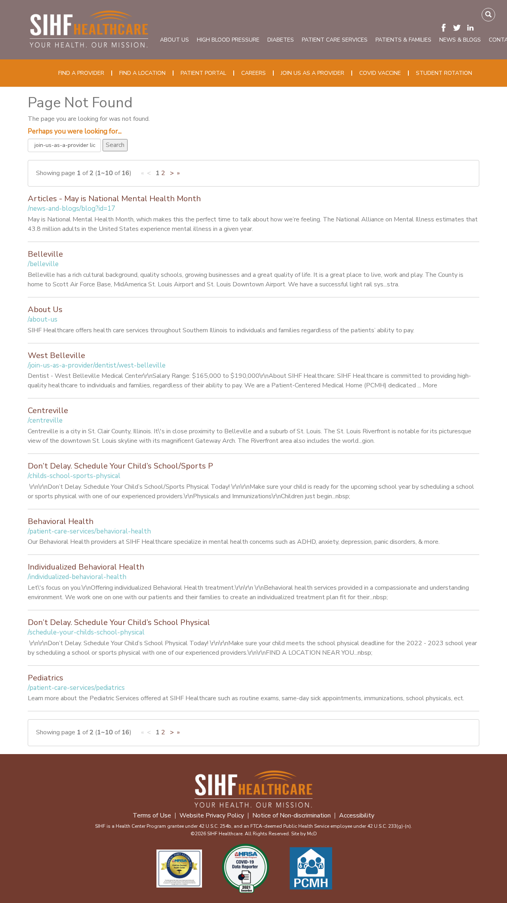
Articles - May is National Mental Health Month (114, 198)
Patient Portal (203, 73)
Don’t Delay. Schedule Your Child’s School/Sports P (120, 466)
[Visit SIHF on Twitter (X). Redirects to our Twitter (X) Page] (459, 27)
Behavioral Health (60, 521)
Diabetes (280, 40)
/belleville (43, 264)
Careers (253, 73)
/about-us (42, 319)
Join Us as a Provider (312, 73)
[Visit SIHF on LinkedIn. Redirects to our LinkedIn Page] (472, 27)
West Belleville (56, 355)
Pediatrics (45, 677)
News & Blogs (460, 40)
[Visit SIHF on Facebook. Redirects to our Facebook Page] (446, 27)
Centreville (48, 410)
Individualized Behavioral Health (86, 567)
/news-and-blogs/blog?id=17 (71, 208)
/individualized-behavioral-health (77, 576)
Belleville (45, 254)
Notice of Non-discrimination (291, 816)
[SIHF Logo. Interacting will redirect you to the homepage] (89, 27)
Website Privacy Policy (211, 816)
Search (115, 145)
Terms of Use (152, 816)
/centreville (45, 420)
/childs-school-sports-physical (74, 475)
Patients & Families (403, 40)
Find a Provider (81, 73)
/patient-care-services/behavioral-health (89, 531)
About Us (174, 40)
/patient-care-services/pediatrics (76, 687)
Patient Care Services (335, 40)
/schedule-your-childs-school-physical (86, 632)
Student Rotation (444, 73)
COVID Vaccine (380, 73)
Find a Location (142, 73)
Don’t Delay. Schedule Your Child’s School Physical (119, 622)
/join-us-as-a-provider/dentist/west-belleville (97, 365)
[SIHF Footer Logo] (253, 788)
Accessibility (356, 816)
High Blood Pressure (228, 40)
